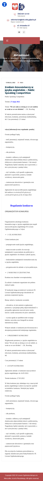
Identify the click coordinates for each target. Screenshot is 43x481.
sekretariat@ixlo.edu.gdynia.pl (23, 20)
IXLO (21, 82)
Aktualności (14, 58)
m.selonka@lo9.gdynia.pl (22, 192)
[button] (4, 4)
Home (5, 58)
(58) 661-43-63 (23, 14)
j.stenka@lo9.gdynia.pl (12, 195)
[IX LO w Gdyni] (21, 7)
